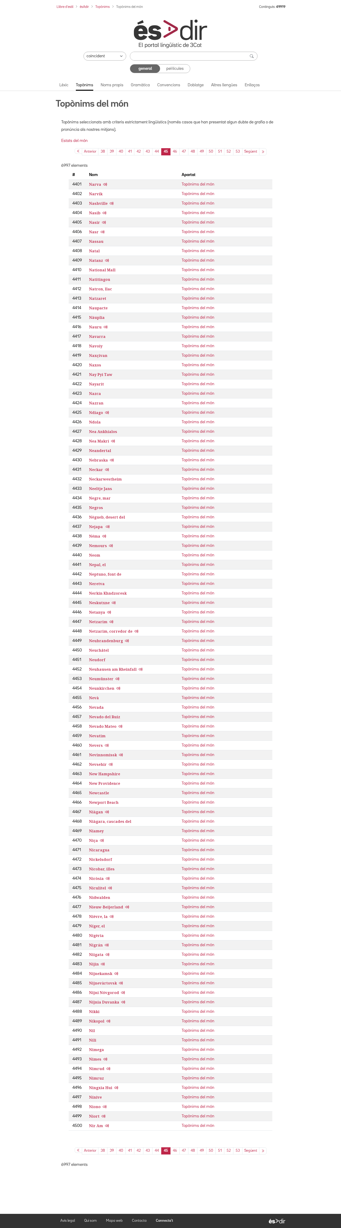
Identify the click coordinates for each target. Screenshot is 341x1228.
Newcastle (99, 792)
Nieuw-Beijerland (106, 907)
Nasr (94, 231)
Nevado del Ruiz (104, 716)
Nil (92, 1030)
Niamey (96, 831)
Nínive (95, 1097)
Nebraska (98, 460)
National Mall (102, 270)
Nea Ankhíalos (103, 431)
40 (121, 151)
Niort (94, 1116)
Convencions (168, 85)
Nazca (95, 393)
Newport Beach (104, 802)
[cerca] (252, 56)
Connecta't (164, 1220)
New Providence (104, 783)
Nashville (98, 203)
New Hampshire (104, 773)
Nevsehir (98, 764)
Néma (94, 536)
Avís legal (67, 1220)
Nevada (96, 707)
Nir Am (96, 1125)
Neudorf (97, 659)
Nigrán (96, 945)
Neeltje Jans (100, 488)
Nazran (96, 403)
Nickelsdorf (100, 859)
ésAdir (84, 6)
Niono (95, 1106)
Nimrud (96, 1068)
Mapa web (114, 1220)
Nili (92, 1040)
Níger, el (97, 926)
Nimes (95, 1059)
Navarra (97, 336)
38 (103, 151)
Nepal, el (97, 564)
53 (238, 151)
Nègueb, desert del (107, 517)
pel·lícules (175, 69)
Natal (94, 250)
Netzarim (98, 621)
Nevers (96, 745)
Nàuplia (97, 317)
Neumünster (101, 678)
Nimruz (96, 1078)
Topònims (102, 6)
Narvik (96, 193)
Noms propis (112, 85)
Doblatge (196, 85)
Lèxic (63, 85)
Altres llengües (224, 85)
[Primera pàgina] (78, 151)
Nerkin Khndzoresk (108, 593)
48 (193, 151)
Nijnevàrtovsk (103, 983)
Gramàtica (140, 85)
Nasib (94, 212)
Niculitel (97, 888)
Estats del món (74, 141)
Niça (93, 840)
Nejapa (96, 526)
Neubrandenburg (106, 640)
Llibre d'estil (65, 6)
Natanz (96, 260)
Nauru (95, 327)
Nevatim (97, 735)
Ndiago (96, 412)
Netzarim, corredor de (110, 631)
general (145, 69)
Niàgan (96, 811)
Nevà (94, 697)
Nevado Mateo (102, 726)
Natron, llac (100, 289)
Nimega (96, 1049)
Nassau (96, 241)
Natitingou (99, 279)
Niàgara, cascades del (110, 821)
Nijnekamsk (100, 973)
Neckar (96, 469)
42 (139, 151)
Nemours (98, 545)
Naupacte (98, 308)
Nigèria (96, 935)
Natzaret (97, 298)
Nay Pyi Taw (100, 374)
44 (157, 151)
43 (148, 151)
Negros (96, 507)
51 (220, 151)
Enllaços (252, 85)
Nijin (94, 964)
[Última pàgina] (263, 151)
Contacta (139, 1220)
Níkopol (96, 1021)
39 (112, 151)
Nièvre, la (98, 916)
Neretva (97, 583)
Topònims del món (198, 184)
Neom (94, 555)
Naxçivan (98, 355)
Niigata (96, 954)
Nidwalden (99, 897)
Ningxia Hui (100, 1087)
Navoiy (96, 346)
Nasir (94, 222)
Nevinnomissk (103, 754)
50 (211, 151)
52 (229, 151)
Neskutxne (99, 602)
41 (130, 151)
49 (202, 151)
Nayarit (96, 384)
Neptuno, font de (105, 574)
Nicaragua (99, 850)
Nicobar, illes (102, 869)
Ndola (95, 422)
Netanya (97, 612)
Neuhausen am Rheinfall (113, 669)
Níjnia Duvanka (104, 1002)
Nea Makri (99, 441)
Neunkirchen (101, 688)
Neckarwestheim (105, 479)
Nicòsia (96, 878)
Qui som (90, 1220)
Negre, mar (100, 498)
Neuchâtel (99, 650)
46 (175, 151)
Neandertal (100, 450)
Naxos (95, 365)
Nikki (94, 1011)
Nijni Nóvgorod (104, 992)
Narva (95, 184)
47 (184, 151)
